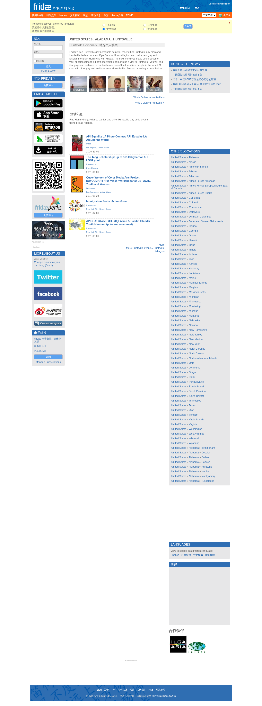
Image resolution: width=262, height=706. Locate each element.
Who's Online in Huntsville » (149, 97)
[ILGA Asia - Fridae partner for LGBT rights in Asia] (178, 652)
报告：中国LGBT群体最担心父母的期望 (194, 79)
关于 (106, 689)
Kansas (193, 263)
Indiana (193, 254)
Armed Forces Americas (202, 181)
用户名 (37, 43)
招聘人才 (123, 689)
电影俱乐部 (40, 346)
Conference (91, 164)
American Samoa (198, 166)
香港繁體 (210, 555)
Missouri (193, 311)
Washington (195, 429)
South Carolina (197, 391)
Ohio (191, 363)
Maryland (194, 287)
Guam (192, 235)
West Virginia (196, 433)
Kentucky (194, 268)
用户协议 (156, 696)
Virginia (193, 424)
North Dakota (196, 353)
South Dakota (196, 396)
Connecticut (195, 207)
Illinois (192, 249)
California (194, 197)
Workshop (90, 188)
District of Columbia (200, 216)
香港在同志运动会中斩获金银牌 (190, 70)
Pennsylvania (196, 381)
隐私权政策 (170, 696)
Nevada (193, 325)
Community (91, 205)
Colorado (194, 202)
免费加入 (48, 85)
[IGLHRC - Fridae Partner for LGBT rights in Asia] (197, 652)
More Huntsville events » (140, 248)
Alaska (192, 162)
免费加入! (185, 8)
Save (188, 26)
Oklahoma (194, 367)
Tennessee (195, 400)
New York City (92, 209)
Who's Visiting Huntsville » (150, 102)
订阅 (48, 356)
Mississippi (195, 306)
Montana (194, 315)
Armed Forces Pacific (200, 193)
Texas (192, 405)
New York (194, 344)
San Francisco (92, 192)
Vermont (193, 414)
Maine (192, 278)
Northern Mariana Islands (203, 358)
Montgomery (208, 476)
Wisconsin (194, 438)
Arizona (193, 171)
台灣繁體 (186, 555)
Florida (193, 226)
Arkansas (194, 176)
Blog (99, 689)
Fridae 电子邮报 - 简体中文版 (47, 340)
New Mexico (196, 339)
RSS (151, 689)
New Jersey (195, 334)
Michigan (194, 296)
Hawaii (193, 240)
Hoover (205, 462)
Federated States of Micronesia (206, 221)
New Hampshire (198, 329)
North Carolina (197, 348)
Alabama (103, 39)
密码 (36, 51)
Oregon (193, 372)
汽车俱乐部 (40, 350)
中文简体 (198, 555)
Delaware (194, 212)
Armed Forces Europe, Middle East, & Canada (199, 187)
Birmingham (208, 447)
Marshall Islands (198, 282)
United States (81, 39)
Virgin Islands (196, 419)
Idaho (192, 245)
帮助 (132, 689)
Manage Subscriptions (48, 362)
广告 (113, 689)
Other (88, 144)
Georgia (193, 230)
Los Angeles (91, 148)
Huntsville (122, 39)
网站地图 (160, 689)
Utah (191, 410)
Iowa (191, 259)
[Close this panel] (229, 23)
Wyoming (194, 443)
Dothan (205, 457)
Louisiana (194, 273)
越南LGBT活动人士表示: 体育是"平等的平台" (197, 84)
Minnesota (195, 301)
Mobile (205, 471)
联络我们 (141, 689)
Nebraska (194, 320)
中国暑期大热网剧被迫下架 (187, 74)
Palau (192, 377)
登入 (197, 8)
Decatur (205, 452)
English (175, 555)
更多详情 (48, 215)
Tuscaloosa (207, 480)
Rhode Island (196, 386)
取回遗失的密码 (48, 71)
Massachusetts (197, 292)
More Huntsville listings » (159, 248)
